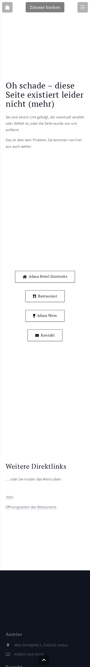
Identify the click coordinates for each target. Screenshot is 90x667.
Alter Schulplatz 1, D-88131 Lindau (41, 645)
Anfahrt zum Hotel (29, 654)
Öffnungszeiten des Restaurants (31, 506)
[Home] (7, 7)
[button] (44, 659)
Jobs (9, 496)
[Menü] (82, 7)
